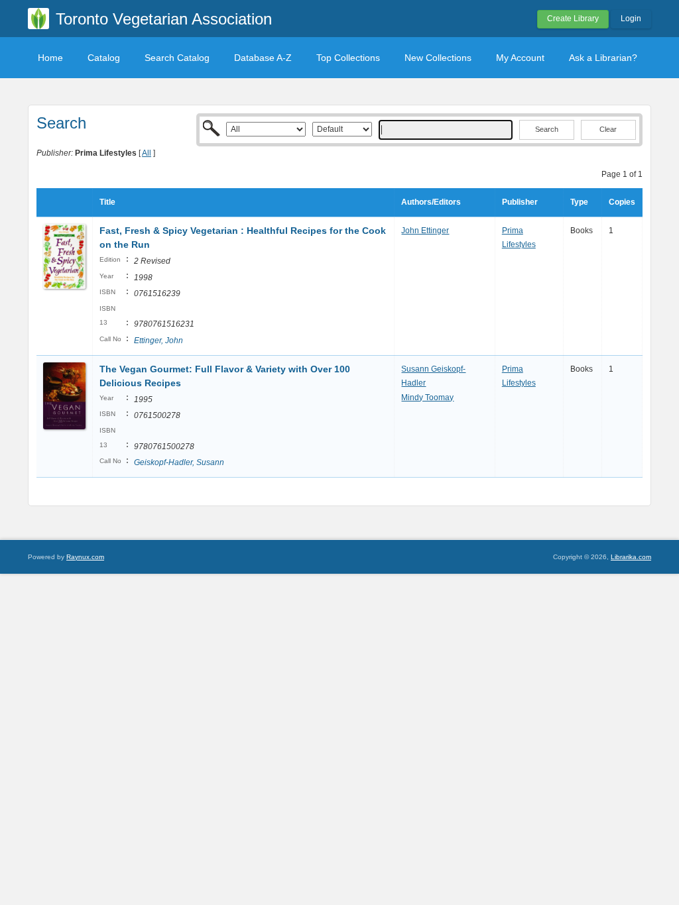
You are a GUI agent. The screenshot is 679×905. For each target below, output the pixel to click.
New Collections (437, 57)
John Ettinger (425, 230)
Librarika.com (631, 556)
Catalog (104, 57)
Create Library (573, 18)
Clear (608, 129)
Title (107, 202)
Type (579, 202)
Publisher (520, 202)
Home (50, 57)
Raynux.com (85, 556)
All (146, 153)
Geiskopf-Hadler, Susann (179, 462)
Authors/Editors (431, 202)
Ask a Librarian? (603, 57)
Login (631, 18)
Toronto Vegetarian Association (164, 19)
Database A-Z (263, 57)
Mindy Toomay (427, 397)
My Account (520, 57)
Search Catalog (177, 57)
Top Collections (348, 57)
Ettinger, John (158, 340)
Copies (622, 202)
